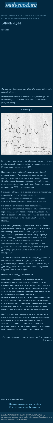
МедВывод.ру (15, 414)
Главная (4, 15)
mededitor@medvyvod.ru (33, 414)
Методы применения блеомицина (24, 407)
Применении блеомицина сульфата (25, 404)
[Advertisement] (26, 58)
